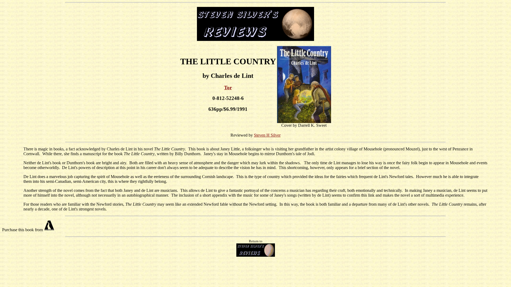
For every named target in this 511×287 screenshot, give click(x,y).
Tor (228, 87)
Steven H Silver (267, 135)
